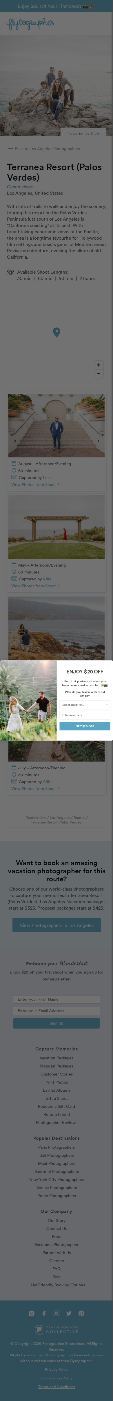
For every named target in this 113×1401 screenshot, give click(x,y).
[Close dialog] (109, 664)
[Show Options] (107, 705)
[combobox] (83, 705)
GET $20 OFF (85, 726)
